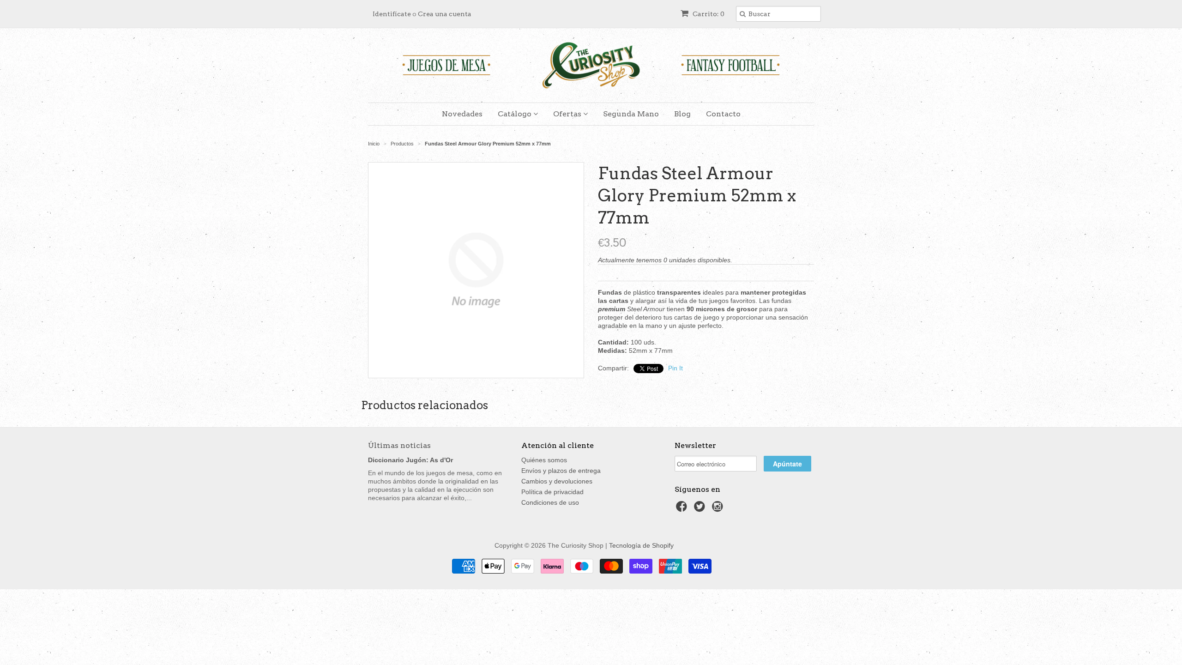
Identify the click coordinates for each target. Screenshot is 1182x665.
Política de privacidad (552, 492)
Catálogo (515, 113)
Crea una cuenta (444, 14)
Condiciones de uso (550, 502)
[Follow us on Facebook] (683, 509)
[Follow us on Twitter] (701, 509)
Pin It (675, 368)
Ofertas (568, 113)
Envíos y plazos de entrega (561, 470)
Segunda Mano (631, 113)
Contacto (723, 113)
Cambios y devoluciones (556, 481)
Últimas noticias (399, 445)
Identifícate (392, 14)
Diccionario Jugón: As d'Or (410, 460)
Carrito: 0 (707, 14)
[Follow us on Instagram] (719, 509)
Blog (682, 113)
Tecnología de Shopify (641, 545)
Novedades (462, 113)
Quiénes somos (544, 460)
